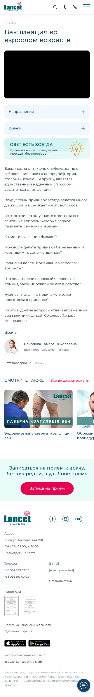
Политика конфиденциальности (28, 625)
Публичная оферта (18, 631)
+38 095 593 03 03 (16, 576)
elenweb (38, 655)
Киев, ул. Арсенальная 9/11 (23, 540)
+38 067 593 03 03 (16, 570)
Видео (12, 22)
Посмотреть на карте (19, 553)
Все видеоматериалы (70, 381)
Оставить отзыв (60, 581)
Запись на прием (47, 488)
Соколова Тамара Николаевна (50, 344)
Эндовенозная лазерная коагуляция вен (38, 435)
